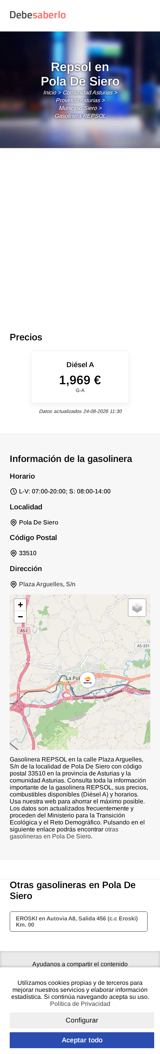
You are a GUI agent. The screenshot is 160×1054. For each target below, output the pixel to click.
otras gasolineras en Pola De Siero (64, 833)
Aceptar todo (82, 1040)
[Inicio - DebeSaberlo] (38, 18)
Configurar (82, 1020)
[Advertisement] (80, 232)
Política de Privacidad (80, 1003)
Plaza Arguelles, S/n (47, 584)
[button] (88, 680)
